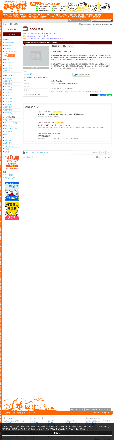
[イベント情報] (55, 15)
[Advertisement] (12, 255)
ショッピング (8, 131)
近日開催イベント (10, 48)
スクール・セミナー (10, 146)
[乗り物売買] (89, 15)
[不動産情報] (98, 15)
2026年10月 (8, 84)
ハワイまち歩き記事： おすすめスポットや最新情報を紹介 (43, 38)
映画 (5, 134)
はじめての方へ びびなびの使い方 (35, 36)
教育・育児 (8, 143)
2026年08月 (8, 78)
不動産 (6, 149)
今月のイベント (9, 45)
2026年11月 (8, 87)
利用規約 (7, 413)
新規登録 (12, 34)
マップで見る (8, 65)
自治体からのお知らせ (73, 423)
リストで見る (8, 62)
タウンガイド (34, 423)
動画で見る (8, 71)
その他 (6, 152)
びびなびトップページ (12, 178)
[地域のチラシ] (43, 17)
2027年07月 (8, 110)
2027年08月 (8, 113)
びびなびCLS (8, 423)
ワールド (5, 24)
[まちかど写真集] (33, 17)
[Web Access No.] (64, 17)
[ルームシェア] (7, 17)
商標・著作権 (16, 413)
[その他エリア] (95, 17)
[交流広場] (23, 17)
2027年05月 (8, 104)
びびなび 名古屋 (91, 423)
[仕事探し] (64, 15)
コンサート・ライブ (10, 123)
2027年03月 (8, 98)
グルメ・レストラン (10, 128)
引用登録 (95, 153)
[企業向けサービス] (84, 17)
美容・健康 (8, 140)
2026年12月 (8, 89)
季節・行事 (8, 120)
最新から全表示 (9, 42)
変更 (102, 153)
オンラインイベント (10, 51)
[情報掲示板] (72, 15)
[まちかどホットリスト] (43, 15)
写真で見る (8, 68)
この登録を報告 (29, 157)
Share (102, 95)
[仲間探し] (16, 17)
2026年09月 (8, 81)
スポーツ (7, 137)
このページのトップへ (105, 157)
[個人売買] (80, 15)
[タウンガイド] (31, 15)
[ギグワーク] (53, 17)
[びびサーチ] (7, 15)
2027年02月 (8, 95)
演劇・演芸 (8, 126)
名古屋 (16, 24)
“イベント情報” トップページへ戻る (36, 152)
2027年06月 (8, 107)
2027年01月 (8, 92)
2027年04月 (8, 101)
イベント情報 (12, 29)
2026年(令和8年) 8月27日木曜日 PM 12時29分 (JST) (97, 24)
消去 (109, 153)
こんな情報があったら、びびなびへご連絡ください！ (41, 33)
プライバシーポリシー (31, 413)
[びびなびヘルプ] (74, 17)
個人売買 (50, 423)
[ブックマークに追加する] (68, 46)
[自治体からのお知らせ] (19, 15)
